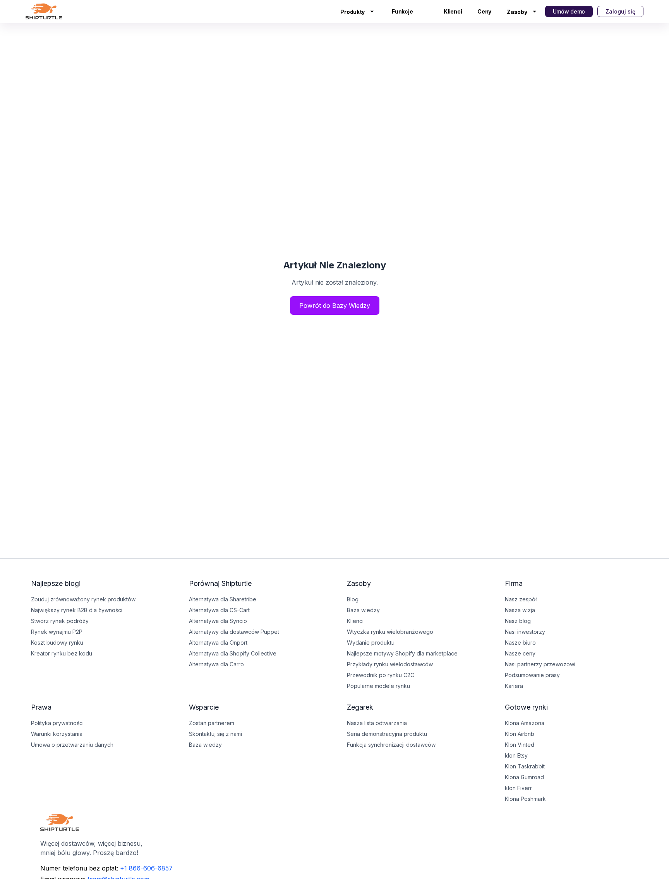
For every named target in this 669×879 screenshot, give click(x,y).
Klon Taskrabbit (525, 766)
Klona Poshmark (525, 798)
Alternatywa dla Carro (216, 664)
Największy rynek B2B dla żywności (76, 610)
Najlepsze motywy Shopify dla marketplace (402, 653)
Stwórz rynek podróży (60, 621)
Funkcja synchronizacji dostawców (391, 744)
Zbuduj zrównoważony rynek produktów (83, 599)
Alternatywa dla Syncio (218, 621)
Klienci (453, 11)
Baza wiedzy (205, 744)
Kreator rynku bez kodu (61, 653)
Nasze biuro (520, 642)
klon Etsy (516, 755)
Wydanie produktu (371, 642)
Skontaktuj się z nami (215, 734)
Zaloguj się (620, 11)
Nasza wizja (520, 610)
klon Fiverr (518, 788)
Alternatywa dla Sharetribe (222, 599)
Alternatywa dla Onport (218, 642)
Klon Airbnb (519, 734)
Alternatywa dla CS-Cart (219, 610)
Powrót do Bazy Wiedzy (334, 305)
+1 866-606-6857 (146, 868)
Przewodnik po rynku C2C (380, 675)
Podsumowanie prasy (532, 675)
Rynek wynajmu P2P (56, 631)
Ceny (484, 11)
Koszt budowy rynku (57, 642)
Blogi (353, 599)
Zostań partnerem (211, 723)
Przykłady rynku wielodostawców (390, 664)
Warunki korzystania (56, 734)
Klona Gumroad (524, 777)
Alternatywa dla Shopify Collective (232, 653)
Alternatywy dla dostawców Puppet (234, 631)
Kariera (514, 686)
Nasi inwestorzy (525, 631)
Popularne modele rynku (378, 686)
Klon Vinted (519, 744)
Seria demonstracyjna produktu (387, 734)
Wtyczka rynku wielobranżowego (390, 631)
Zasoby (517, 12)
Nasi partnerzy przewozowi (540, 664)
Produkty (352, 12)
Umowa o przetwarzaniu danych (72, 744)
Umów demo (569, 11)
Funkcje (402, 11)
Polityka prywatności (57, 723)
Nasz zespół (521, 599)
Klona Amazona (524, 723)
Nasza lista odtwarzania (377, 723)
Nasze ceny (520, 653)
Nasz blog (518, 621)
